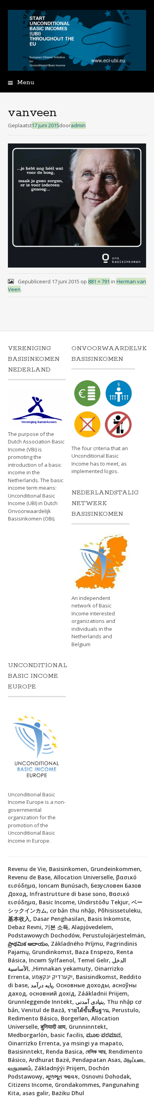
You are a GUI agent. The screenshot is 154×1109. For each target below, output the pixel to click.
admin (78, 125)
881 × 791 (99, 281)
